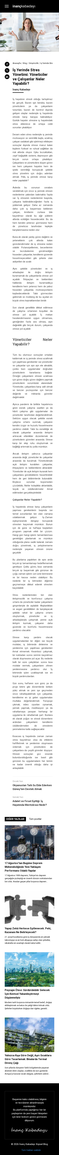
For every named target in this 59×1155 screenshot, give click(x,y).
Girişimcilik (33, 63)
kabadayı (24, 6)
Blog (25, 63)
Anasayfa (17, 63)
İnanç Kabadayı (21, 89)
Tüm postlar (35, 819)
